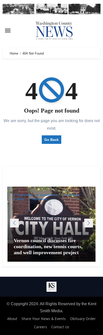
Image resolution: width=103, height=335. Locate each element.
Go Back (51, 140)
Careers (40, 326)
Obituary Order (83, 318)
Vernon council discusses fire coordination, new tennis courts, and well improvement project (48, 246)
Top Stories (39, 199)
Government (48, 195)
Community (24, 195)
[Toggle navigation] (7, 30)
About (12, 318)
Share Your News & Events (44, 318)
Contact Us (60, 326)
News (20, 199)
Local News (72, 195)
